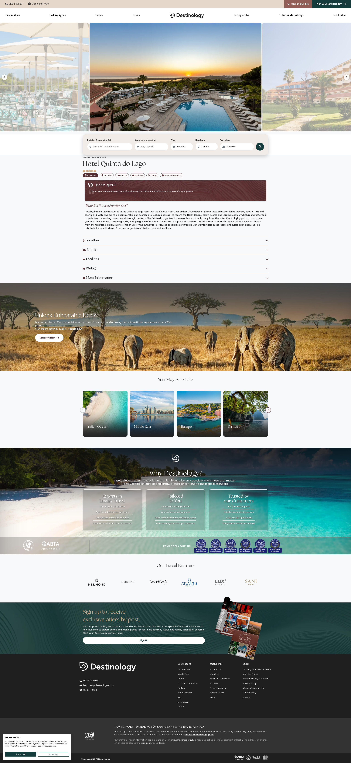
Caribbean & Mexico (188, 683)
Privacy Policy (249, 683)
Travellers (225, 140)
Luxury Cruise (241, 15)
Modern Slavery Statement (256, 678)
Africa (180, 697)
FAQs (212, 697)
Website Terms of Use (253, 688)
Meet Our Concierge (220, 678)
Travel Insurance (218, 688)
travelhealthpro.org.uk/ (183, 740)
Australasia (183, 702)
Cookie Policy (249, 692)
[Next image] (346, 77)
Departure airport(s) (145, 140)
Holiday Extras (217, 692)
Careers (214, 683)
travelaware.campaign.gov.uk (199, 734)
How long (200, 140)
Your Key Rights (250, 674)
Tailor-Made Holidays (291, 15)
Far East (181, 688)
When (173, 140)
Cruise (181, 706)
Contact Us (215, 669)
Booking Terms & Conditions (257, 669)
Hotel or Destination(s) (99, 140)
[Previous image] (4, 77)
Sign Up (144, 640)
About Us (214, 674)
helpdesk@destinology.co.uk (98, 685)
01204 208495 (90, 680)
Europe (181, 678)
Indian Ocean (184, 669)
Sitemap (247, 697)
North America (185, 692)
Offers (136, 15)
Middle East (183, 674)
